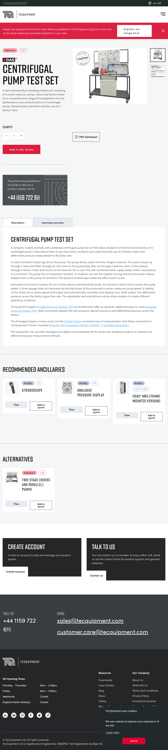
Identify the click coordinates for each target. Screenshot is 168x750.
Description (17, 222)
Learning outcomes (53, 222)
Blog (101, 690)
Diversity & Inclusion (144, 701)
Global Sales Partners (15, 3)
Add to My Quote (21, 149)
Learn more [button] (112, 732)
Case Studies (106, 685)
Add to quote (41, 406)
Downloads (105, 680)
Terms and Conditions (145, 690)
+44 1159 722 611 (24, 197)
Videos (102, 701)
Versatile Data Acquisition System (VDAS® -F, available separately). (89, 325)
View (16, 404)
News (102, 696)
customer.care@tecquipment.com (102, 631)
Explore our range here (132, 31)
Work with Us (139, 685)
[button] (6, 136)
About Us (137, 680)
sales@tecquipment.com (90, 620)
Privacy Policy (140, 696)
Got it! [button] (133, 741)
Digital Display (73, 321)
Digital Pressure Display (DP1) (56, 307)
